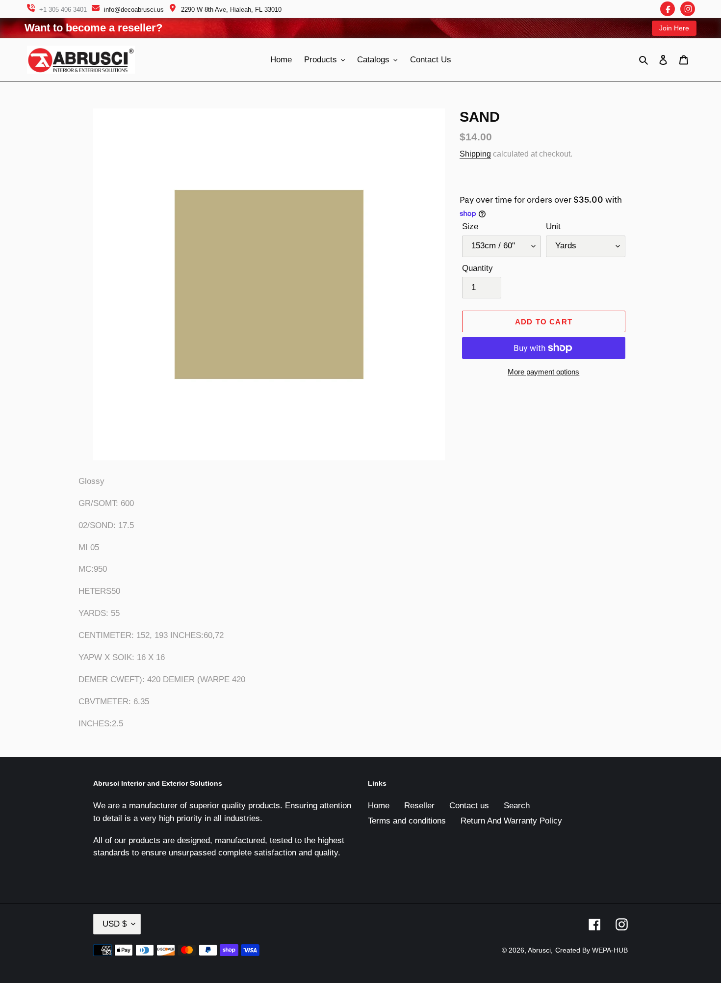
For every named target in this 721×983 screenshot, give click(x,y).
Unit (553, 226)
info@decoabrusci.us (134, 9)
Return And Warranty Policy (511, 820)
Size (470, 226)
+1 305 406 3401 (63, 9)
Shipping (475, 154)
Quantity (477, 268)
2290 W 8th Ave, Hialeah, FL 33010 (231, 9)
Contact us (469, 805)
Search (517, 805)
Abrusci (539, 950)
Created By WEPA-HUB (591, 950)
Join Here (674, 28)
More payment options (543, 372)
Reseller (419, 805)
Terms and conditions (407, 820)
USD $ (115, 924)
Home (378, 805)
